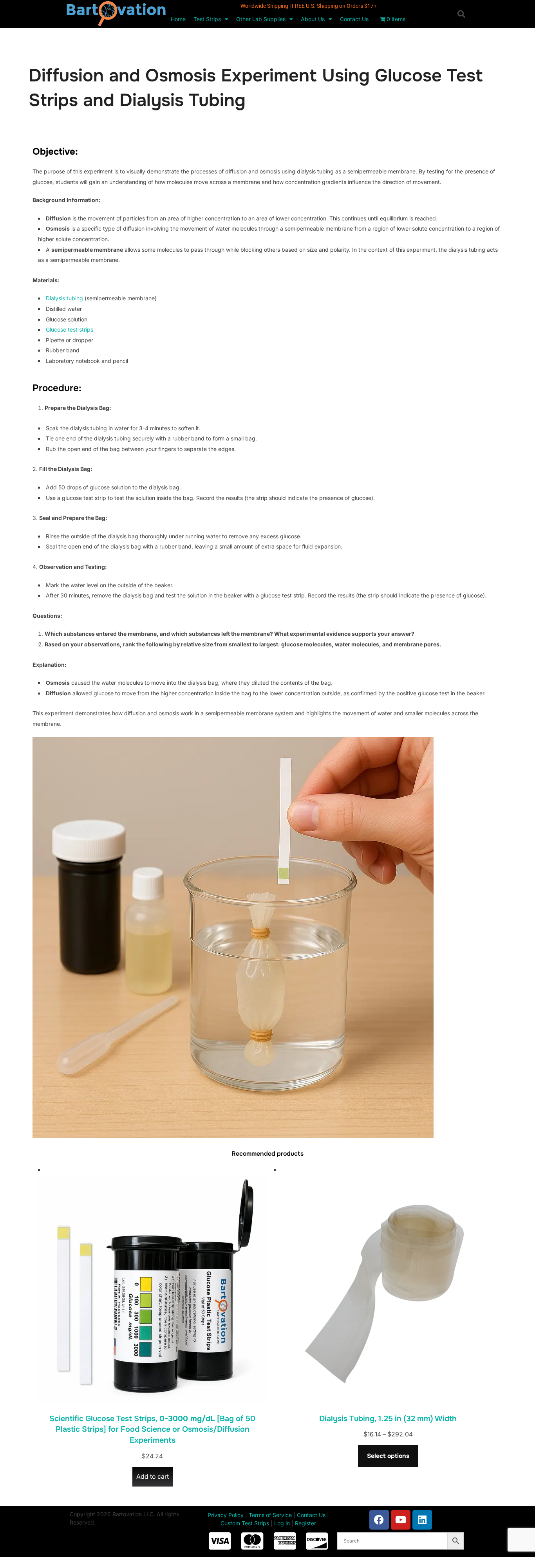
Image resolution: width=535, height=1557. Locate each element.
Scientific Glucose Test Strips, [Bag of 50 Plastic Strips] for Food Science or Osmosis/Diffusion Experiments (152, 1429)
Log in (282, 1523)
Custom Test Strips (245, 1523)
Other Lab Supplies (261, 19)
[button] (461, 14)
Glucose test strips (69, 329)
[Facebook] (379, 1520)
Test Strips (207, 19)
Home (178, 19)
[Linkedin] (422, 1520)
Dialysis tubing (64, 298)
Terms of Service (270, 1515)
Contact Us (354, 19)
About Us (313, 19)
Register (305, 1523)
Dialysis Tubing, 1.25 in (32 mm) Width (388, 1418)
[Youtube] (400, 1520)
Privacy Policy (226, 1515)
